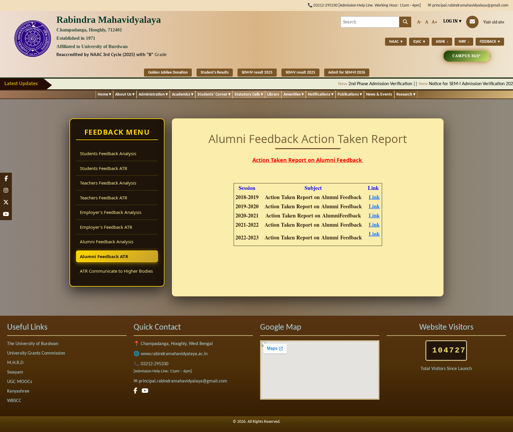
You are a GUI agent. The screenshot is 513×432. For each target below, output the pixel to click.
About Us (124, 94)
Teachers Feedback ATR (103, 198)
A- (419, 22)
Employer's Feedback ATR (106, 227)
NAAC (396, 42)
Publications (350, 94)
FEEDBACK (490, 42)
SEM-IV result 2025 (257, 72)
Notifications (320, 94)
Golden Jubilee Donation (168, 72)
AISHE (442, 42)
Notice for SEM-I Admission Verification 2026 (438, 84)
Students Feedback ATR (103, 168)
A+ (434, 22)
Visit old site (493, 22)
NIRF (464, 42)
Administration (153, 94)
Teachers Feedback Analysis (108, 183)
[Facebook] (6, 179)
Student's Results (215, 72)
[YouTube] (6, 214)
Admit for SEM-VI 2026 (346, 72)
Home (104, 94)
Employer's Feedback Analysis (110, 212)
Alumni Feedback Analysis (106, 241)
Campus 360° (466, 55)
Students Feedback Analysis (108, 153)
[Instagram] (6, 190)
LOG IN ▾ (452, 21)
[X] (6, 202)
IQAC (419, 42)
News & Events (379, 94)
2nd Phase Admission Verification (346, 84)
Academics (182, 94)
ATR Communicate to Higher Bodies (116, 271)
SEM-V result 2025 (300, 72)
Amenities (294, 94)
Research (405, 94)
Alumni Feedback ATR (104, 256)
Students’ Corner (213, 94)
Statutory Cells (249, 94)
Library (273, 94)
